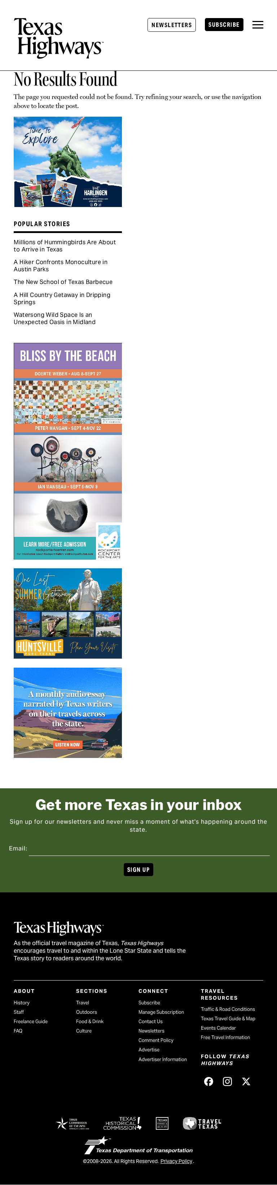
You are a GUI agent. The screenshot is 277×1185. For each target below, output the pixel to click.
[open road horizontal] (68, 755)
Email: (18, 848)
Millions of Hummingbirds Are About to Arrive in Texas (65, 245)
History (22, 1003)
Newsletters (171, 25)
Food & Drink (90, 1021)
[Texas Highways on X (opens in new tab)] (246, 1082)
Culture (84, 1031)
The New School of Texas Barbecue (63, 282)
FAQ (18, 1031)
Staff (19, 1012)
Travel (82, 1003)
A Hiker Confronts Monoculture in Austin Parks (60, 265)
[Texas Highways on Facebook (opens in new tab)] (209, 1082)
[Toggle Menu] (257, 25)
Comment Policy (155, 1040)
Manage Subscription (161, 1012)
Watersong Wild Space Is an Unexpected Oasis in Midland (55, 318)
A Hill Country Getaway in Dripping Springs (62, 298)
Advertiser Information (162, 1059)
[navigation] (257, 25)
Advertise (148, 1050)
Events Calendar (218, 1028)
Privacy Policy (176, 1161)
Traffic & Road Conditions (228, 1009)
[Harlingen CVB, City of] (68, 204)
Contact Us (150, 1021)
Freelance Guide (31, 1021)
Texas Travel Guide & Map (228, 1019)
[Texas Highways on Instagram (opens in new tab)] (228, 1082)
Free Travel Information (225, 1037)
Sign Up (138, 870)
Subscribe (223, 25)
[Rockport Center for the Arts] (68, 557)
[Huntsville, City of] (68, 656)
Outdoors (86, 1012)
